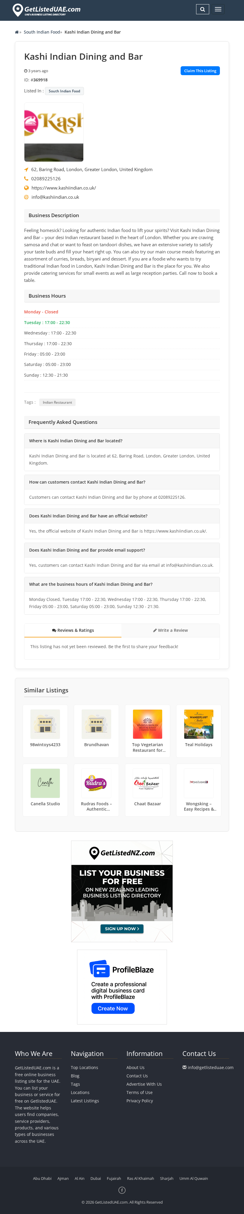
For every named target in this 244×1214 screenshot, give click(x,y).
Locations (80, 1092)
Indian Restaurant (57, 402)
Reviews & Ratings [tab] (75, 630)
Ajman (63, 1178)
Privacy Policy (139, 1101)
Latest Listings (85, 1101)
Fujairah (114, 1178)
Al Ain (80, 1178)
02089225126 (46, 178)
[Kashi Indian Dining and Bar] (54, 132)
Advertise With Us (144, 1084)
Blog (75, 1076)
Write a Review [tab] (172, 630)
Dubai (95, 1178)
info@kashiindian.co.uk (55, 197)
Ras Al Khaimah (140, 1178)
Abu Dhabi (42, 1178)
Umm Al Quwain (193, 1178)
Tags (75, 1084)
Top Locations (84, 1067)
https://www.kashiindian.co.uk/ (64, 188)
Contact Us (137, 1076)
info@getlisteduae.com (211, 1067)
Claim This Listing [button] (200, 70)
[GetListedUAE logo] (46, 10)
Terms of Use (139, 1092)
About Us (135, 1067)
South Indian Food (42, 32)
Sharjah (166, 1178)
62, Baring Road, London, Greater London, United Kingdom (92, 169)
